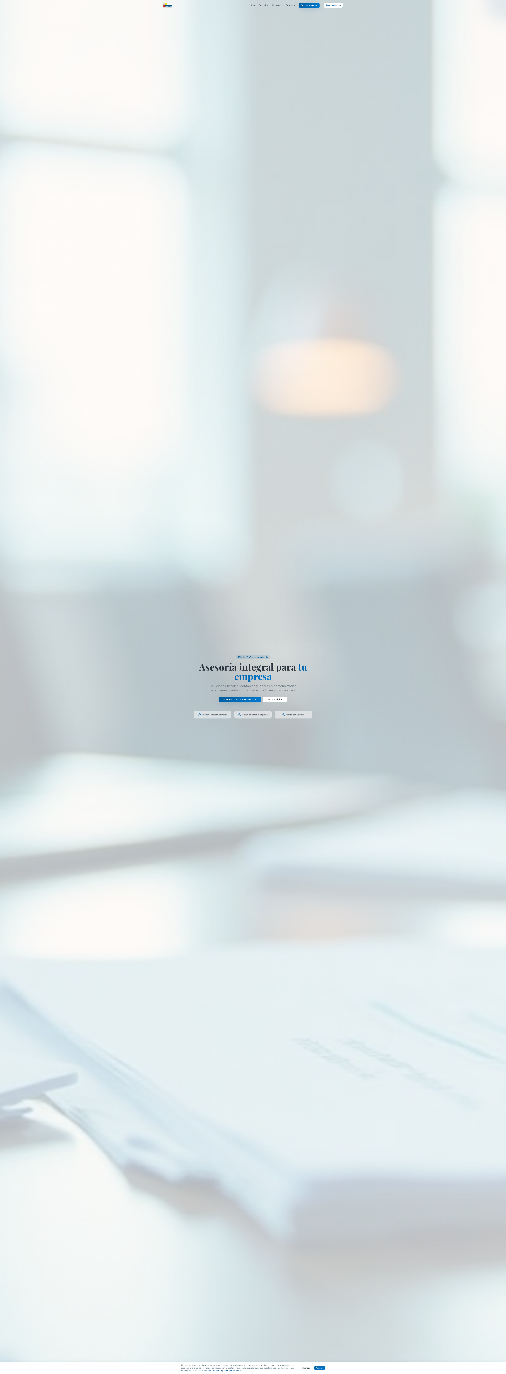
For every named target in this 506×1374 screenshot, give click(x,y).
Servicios (263, 5)
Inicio (252, 5)
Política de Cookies (233, 1370)
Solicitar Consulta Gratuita (237, 699)
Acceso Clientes (333, 5)
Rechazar (306, 1368)
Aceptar (319, 1368)
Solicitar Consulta (309, 5)
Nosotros (276, 5)
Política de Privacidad (212, 1370)
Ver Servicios (275, 699)
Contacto (290, 5)
